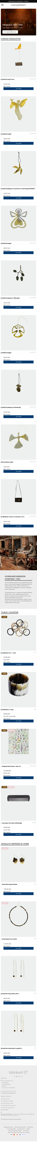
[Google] (19, 1076)
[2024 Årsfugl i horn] (18, 59)
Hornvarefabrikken (19, 1)
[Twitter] (17, 1076)
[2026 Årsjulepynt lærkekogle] (18, 387)
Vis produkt (18, 88)
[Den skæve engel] (18, 442)
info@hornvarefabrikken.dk (8, 1093)
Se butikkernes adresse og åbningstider (11, 1119)
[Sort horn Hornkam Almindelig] (18, 803)
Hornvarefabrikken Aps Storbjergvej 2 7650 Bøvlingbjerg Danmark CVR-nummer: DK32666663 (8, 1084)
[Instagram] (22, 1076)
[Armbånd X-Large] (18, 689)
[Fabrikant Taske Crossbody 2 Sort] (18, 497)
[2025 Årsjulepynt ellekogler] (18, 278)
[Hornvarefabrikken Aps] (18, 5)
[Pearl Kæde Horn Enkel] (18, 919)
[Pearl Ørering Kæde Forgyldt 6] (18, 1028)
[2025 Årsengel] (18, 223)
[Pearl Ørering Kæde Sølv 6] (18, 973)
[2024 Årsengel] (18, 114)
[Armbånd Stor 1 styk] (18, 633)
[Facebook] (14, 1076)
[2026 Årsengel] (18, 332)
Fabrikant (26, 1)
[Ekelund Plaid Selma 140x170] (18, 746)
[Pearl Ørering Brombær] (18, 864)
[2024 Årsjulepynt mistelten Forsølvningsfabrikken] (18, 168)
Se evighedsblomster (10, 32)
